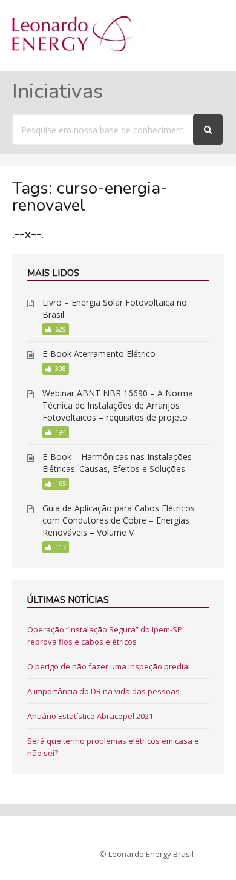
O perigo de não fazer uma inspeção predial (108, 666)
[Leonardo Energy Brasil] (72, 48)
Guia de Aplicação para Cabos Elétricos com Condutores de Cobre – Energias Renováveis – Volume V (118, 520)
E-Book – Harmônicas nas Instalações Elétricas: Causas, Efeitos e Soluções (117, 462)
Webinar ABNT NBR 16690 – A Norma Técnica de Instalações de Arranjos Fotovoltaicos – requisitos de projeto (117, 405)
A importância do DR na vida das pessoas (103, 691)
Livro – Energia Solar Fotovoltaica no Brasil (114, 308)
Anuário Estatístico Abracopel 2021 (90, 716)
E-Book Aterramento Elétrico (99, 354)
